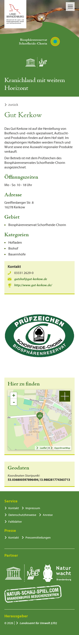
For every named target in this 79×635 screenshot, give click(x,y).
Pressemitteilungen (38, 537)
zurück (13, 105)
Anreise (48, 515)
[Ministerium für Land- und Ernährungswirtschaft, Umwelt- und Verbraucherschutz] (15, 14)
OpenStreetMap (62, 448)
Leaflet (43, 448)
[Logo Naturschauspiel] (33, 594)
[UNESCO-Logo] (22, 573)
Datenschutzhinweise (22, 515)
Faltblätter (15, 522)
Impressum (32, 508)
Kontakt (13, 508)
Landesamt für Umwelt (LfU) (38, 623)
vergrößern (64, 396)
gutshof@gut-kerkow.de (30, 279)
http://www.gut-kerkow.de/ (33, 285)
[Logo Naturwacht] (57, 573)
